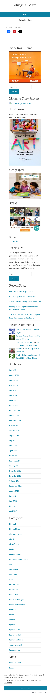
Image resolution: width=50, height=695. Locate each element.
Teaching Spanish (15, 645)
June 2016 (13, 501)
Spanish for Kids (15, 635)
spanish (12, 620)
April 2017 (13, 451)
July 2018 (12, 390)
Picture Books (14, 594)
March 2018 (13, 405)
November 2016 (15, 476)
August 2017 (14, 436)
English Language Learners (19, 559)
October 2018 (14, 385)
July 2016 (12, 496)
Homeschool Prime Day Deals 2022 (22, 291)
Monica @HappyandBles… (26, 355)
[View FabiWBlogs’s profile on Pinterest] (17, 241)
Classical (12, 539)
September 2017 (15, 430)
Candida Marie (21, 336)
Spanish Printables (16, 640)
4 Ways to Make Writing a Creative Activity (25, 302)
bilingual (12, 524)
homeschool (13, 589)
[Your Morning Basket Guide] (20, 103)
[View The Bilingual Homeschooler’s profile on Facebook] (14, 241)
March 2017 (13, 456)
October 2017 (14, 425)
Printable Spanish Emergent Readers (23, 296)
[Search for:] (20, 87)
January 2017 (14, 466)
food (11, 579)
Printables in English (17, 599)
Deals (11, 549)
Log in (11, 668)
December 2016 (15, 471)
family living (13, 569)
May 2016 (12, 506)
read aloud (13, 610)
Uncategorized (14, 650)
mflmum (19, 348)
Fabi (17, 330)
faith (11, 564)
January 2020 (14, 380)
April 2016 (13, 511)
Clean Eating (14, 544)
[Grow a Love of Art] (25, 142)
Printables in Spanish (17, 605)
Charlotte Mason (15, 534)
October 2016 (14, 481)
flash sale (13, 574)
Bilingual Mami (25, 5)
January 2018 (14, 415)
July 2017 (12, 441)
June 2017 (13, 446)
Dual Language (15, 554)
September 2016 (15, 486)
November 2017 (15, 420)
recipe (11, 615)
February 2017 (14, 461)
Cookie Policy (8, 683)
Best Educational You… (24, 342)
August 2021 (14, 375)
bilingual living (14, 529)
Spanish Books (14, 630)
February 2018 (14, 410)
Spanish (12, 625)
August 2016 (14, 491)
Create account (15, 663)
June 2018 (13, 395)
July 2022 (12, 370)
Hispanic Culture (15, 584)
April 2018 (13, 400)
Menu (28, 14)
